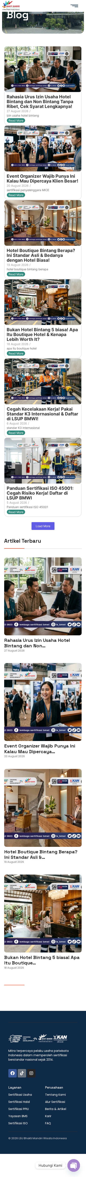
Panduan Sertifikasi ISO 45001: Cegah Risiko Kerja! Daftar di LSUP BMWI (40, 493)
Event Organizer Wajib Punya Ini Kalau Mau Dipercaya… (39, 748)
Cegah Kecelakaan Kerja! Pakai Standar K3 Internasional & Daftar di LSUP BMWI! (42, 414)
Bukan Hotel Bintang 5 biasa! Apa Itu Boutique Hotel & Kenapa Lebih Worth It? (42, 334)
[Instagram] (31, 1073)
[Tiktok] (22, 1073)
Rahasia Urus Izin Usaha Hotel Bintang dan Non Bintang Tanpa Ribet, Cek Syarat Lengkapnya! (40, 101)
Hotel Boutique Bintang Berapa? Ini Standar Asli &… (40, 854)
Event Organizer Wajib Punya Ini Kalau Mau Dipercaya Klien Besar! (42, 178)
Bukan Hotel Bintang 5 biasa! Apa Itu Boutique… (42, 960)
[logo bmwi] (37, 1038)
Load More (43, 526)
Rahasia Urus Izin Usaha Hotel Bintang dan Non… (37, 643)
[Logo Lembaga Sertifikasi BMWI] (11, 6)
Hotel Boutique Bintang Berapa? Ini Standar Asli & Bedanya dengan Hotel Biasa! (41, 255)
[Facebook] (12, 1073)
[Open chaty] (73, 1165)
